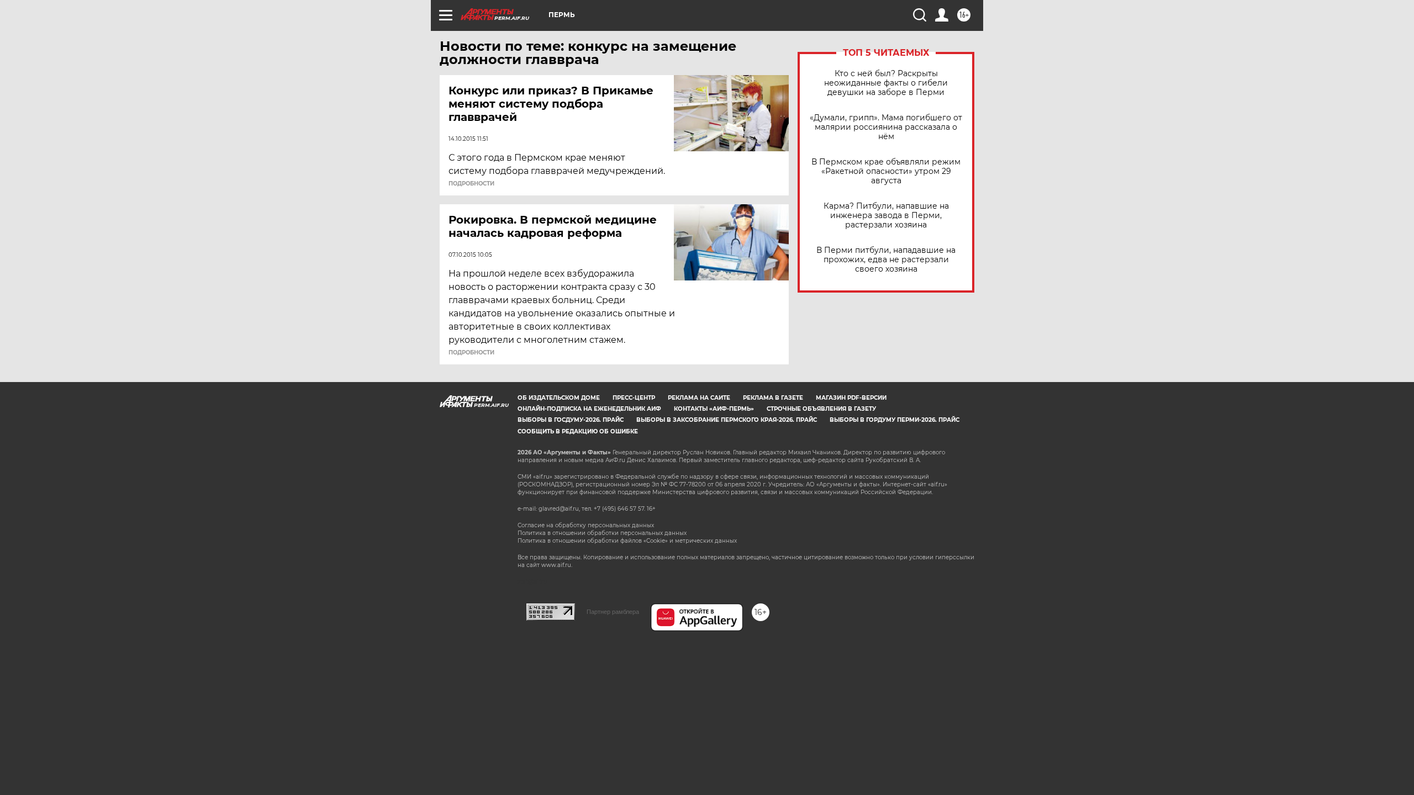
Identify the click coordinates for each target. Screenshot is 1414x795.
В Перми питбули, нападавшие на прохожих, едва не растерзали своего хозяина (886, 260)
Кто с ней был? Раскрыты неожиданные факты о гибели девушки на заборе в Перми (886, 83)
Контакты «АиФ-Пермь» (714, 408)
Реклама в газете (773, 397)
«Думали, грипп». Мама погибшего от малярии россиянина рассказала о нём (886, 127)
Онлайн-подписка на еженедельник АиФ (589, 408)
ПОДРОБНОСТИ (471, 184)
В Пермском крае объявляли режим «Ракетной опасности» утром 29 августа (886, 171)
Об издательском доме (559, 397)
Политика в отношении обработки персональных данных (602, 533)
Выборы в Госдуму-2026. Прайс (571, 419)
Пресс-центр (634, 397)
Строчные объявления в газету (821, 408)
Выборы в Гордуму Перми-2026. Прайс (894, 419)
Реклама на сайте (699, 397)
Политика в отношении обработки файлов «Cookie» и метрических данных (627, 540)
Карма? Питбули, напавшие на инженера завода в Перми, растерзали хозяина (886, 216)
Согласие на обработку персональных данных (586, 525)
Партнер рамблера (613, 611)
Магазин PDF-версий (851, 397)
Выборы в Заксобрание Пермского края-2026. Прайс (726, 419)
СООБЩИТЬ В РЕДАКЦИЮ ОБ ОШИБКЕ (578, 431)
